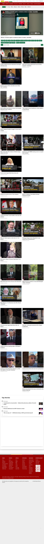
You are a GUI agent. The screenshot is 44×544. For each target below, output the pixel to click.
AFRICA (28, 3)
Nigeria (17, 461)
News (26, 6)
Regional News (4, 467)
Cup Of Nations (11, 467)
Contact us (13, 476)
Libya (16, 463)
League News (11, 463)
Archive (4, 6)
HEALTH (24, 3)
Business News (31, 459)
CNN (4, 40)
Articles (23, 461)
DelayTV (40, 40)
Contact (37, 1)
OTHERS (13, 42)
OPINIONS (20, 3)
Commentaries (24, 466)
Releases (15, 6)
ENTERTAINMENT (37, 3)
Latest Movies (38, 461)
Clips (9, 6)
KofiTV (2, 42)
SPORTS (7, 3)
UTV (37, 40)
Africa (16, 459)
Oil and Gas (30, 469)
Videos (22, 1)
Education (3, 462)
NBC (12, 40)
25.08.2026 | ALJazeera (3, 261)
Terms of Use (32, 476)
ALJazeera (18, 40)
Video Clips (37, 463)
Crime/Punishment (5, 463)
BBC (2, 40)
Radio (17, 1)
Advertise (30, 1)
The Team (16, 476)
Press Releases (4, 466)
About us (9, 476)
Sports (10, 459)
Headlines (3, 461)
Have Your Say (24, 467)
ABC (14, 40)
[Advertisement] (21, 536)
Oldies (12, 6)
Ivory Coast (17, 467)
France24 (22, 40)
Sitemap (24, 476)
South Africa (17, 468)
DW (6, 40)
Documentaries (22, 42)
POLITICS (16, 3)
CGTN (9, 40)
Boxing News (11, 468)
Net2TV (32, 40)
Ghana (34, 1)
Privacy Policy (37, 476)
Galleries (29, 6)
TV (19, 1)
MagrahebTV (6, 42)
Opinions (23, 459)
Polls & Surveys (24, 468)
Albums (19, 6)
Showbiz (37, 459)
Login (41, 1)
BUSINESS (11, 3)
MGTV (10, 42)
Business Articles (31, 461)
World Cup (10, 466)
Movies (26, 1)
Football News (11, 462)
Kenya (16, 466)
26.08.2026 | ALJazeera (3, 88)
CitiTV (29, 40)
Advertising (21, 476)
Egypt (16, 462)
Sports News (11, 461)
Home (14, 1)
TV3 (35, 40)
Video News (37, 462)
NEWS (3, 3)
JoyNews (26, 40)
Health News (4, 468)
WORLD (31, 3)
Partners (28, 476)
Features (23, 462)
